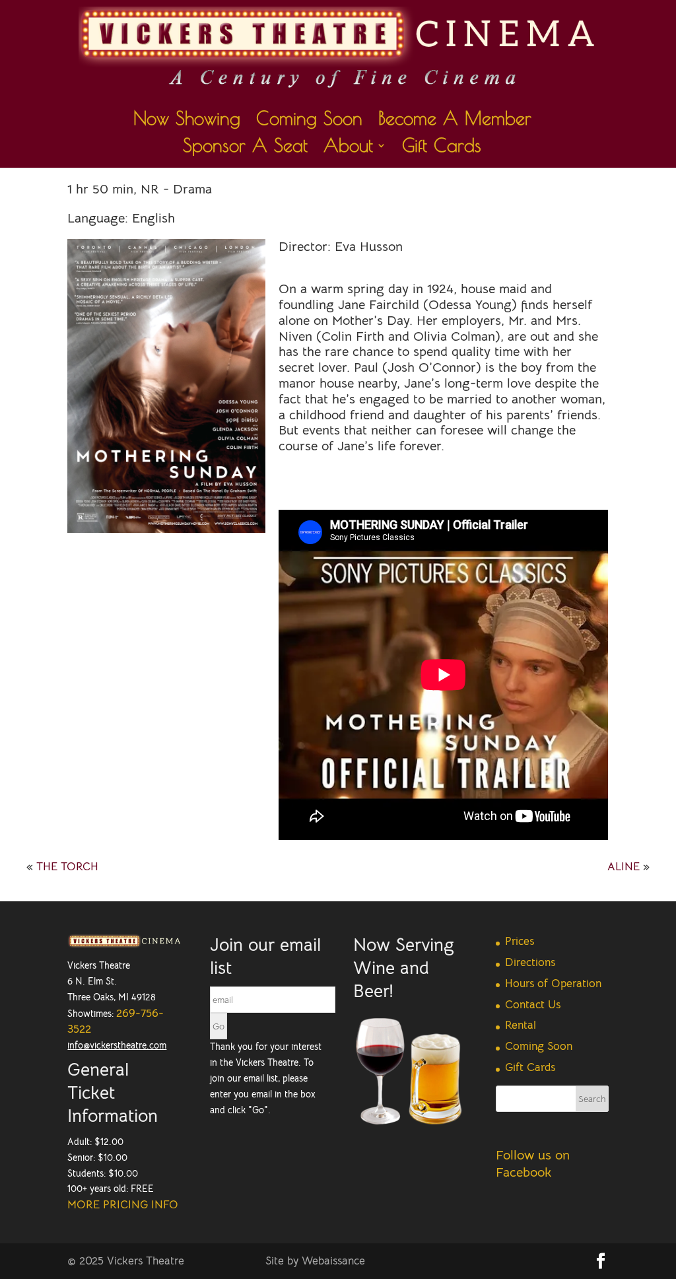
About (348, 148)
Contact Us (532, 1005)
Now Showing (186, 121)
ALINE (623, 867)
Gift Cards (441, 148)
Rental (520, 1025)
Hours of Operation (553, 983)
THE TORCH (67, 867)
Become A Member (454, 121)
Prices (519, 941)
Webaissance (333, 1261)
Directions (530, 962)
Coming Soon (309, 121)
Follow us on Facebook (533, 1164)
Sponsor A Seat (245, 148)
